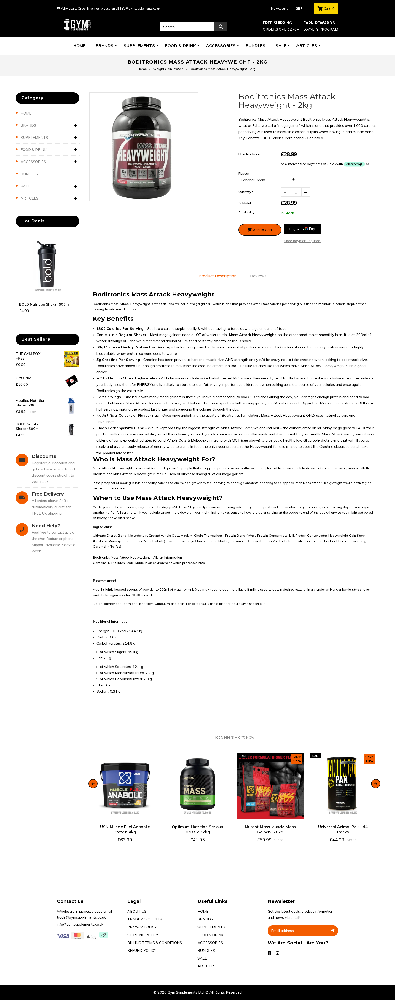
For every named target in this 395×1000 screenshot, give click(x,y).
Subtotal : (245, 203)
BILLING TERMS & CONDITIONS (154, 942)
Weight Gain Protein (168, 69)
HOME (26, 113)
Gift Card (24, 378)
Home (142, 69)
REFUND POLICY (141, 950)
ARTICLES (29, 198)
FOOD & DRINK (33, 149)
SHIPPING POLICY (142, 935)
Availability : (247, 212)
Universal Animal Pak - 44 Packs (343, 829)
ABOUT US (137, 911)
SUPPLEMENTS (34, 137)
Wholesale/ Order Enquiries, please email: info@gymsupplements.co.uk (110, 8)
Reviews (258, 275)
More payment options (302, 240)
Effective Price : (249, 154)
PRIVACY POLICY (142, 927)
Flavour (243, 173)
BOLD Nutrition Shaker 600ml (44, 304)
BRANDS (28, 125)
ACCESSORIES (33, 161)
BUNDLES (29, 174)
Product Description (217, 275)
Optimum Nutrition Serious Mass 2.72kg (197, 829)
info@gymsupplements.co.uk (80, 924)
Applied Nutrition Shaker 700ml (30, 402)
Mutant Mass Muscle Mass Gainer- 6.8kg (270, 829)
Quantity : (245, 192)
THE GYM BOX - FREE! (29, 355)
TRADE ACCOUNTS (144, 919)
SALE (25, 186)
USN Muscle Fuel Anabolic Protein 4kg (125, 829)
